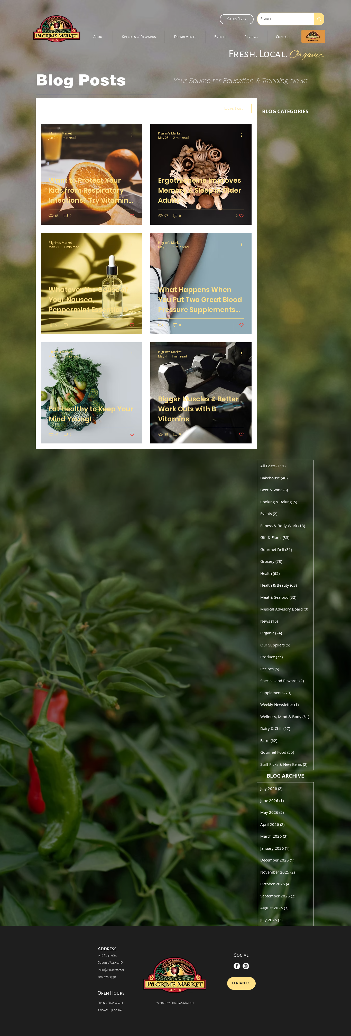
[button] (139, 37)
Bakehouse (76, 108)
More (172, 108)
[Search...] (319, 19)
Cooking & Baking (142, 108)
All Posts (49, 108)
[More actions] (134, 135)
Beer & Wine (106, 108)
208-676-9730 (107, 977)
